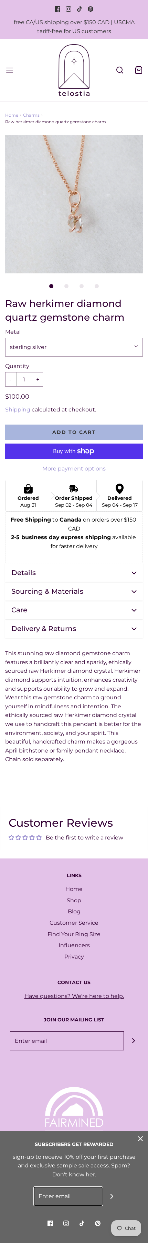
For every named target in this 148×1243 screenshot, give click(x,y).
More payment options (74, 468)
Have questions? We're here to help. (74, 996)
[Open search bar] (119, 69)
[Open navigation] (9, 69)
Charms (31, 115)
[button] (74, 204)
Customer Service (74, 923)
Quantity (17, 366)
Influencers (74, 945)
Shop (74, 900)
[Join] (133, 1040)
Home (11, 115)
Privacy (74, 956)
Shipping (17, 409)
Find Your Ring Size (74, 934)
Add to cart (74, 432)
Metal (13, 332)
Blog (74, 911)
